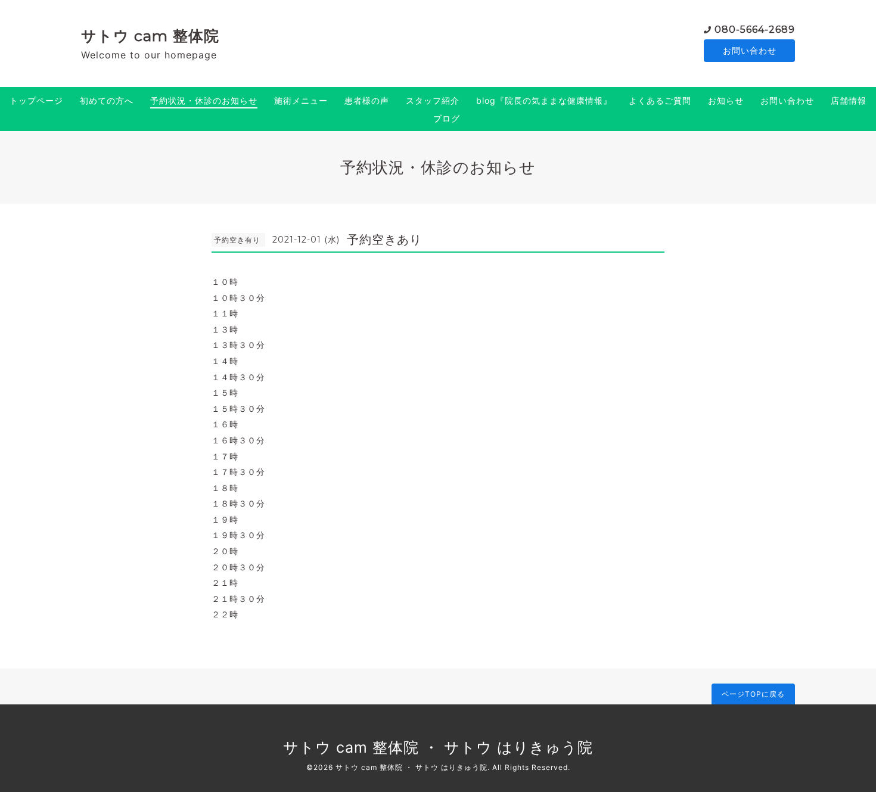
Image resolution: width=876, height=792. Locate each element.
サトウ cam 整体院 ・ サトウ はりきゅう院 (438, 747)
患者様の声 (366, 100)
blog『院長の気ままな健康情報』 (544, 100)
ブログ (446, 118)
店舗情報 (848, 100)
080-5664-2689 (755, 29)
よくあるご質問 (660, 100)
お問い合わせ (749, 50)
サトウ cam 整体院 (150, 36)
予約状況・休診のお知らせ (203, 100)
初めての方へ (106, 100)
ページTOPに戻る (753, 693)
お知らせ (726, 100)
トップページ (36, 100)
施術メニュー (301, 100)
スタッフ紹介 (432, 100)
